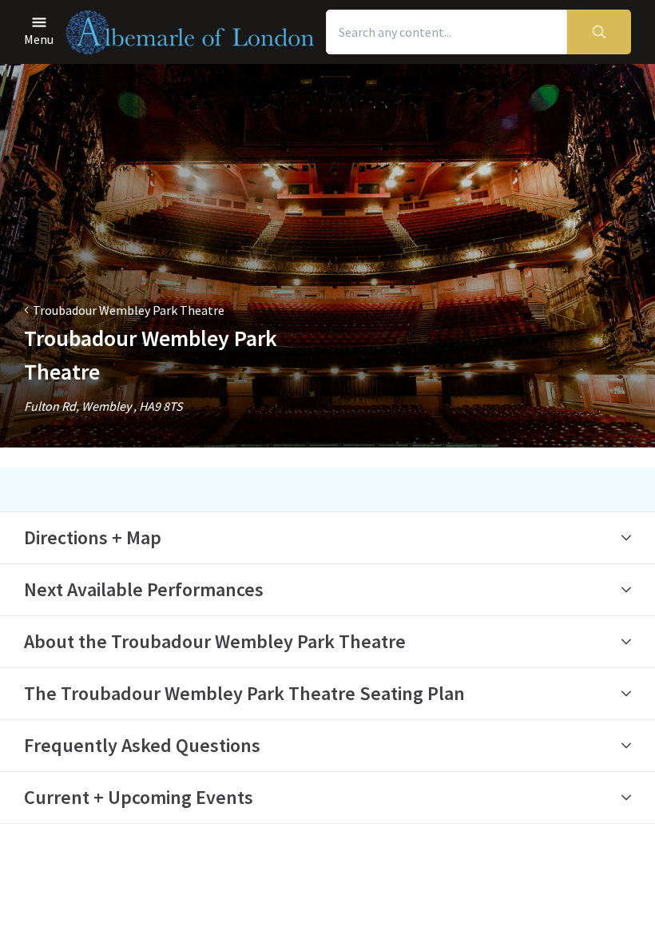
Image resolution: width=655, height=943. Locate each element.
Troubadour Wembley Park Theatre (128, 310)
